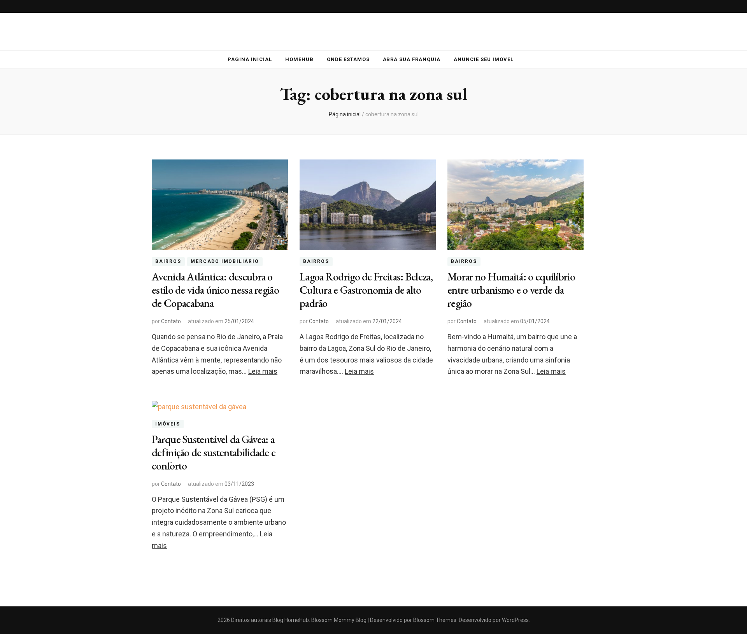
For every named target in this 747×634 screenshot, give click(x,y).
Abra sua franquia (412, 59)
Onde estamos (348, 59)
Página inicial (250, 59)
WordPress (515, 620)
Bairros (168, 261)
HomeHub (299, 59)
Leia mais (262, 371)
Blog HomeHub (290, 620)
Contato (171, 321)
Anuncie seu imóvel (484, 59)
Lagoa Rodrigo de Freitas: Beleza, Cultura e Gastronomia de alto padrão (366, 290)
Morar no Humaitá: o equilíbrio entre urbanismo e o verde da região (511, 290)
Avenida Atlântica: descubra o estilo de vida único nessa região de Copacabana (215, 290)
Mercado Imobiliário (225, 261)
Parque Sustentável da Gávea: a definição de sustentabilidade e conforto (213, 452)
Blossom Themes (434, 620)
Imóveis (167, 424)
